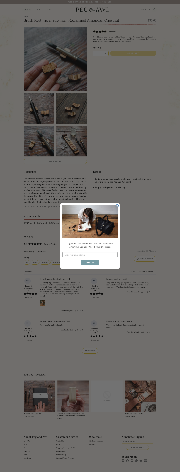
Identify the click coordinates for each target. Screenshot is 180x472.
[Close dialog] (117, 205)
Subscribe (90, 262)
